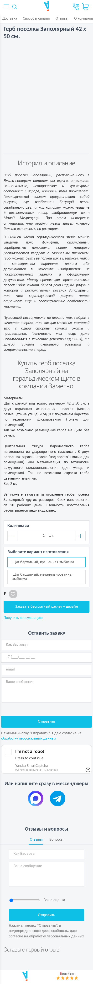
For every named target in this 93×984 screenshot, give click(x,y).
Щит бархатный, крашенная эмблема (43, 562)
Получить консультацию (23, 618)
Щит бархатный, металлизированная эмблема (42, 577)
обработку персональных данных (28, 739)
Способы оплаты (36, 19)
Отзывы (62, 19)
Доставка (9, 19)
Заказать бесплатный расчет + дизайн (46, 607)
